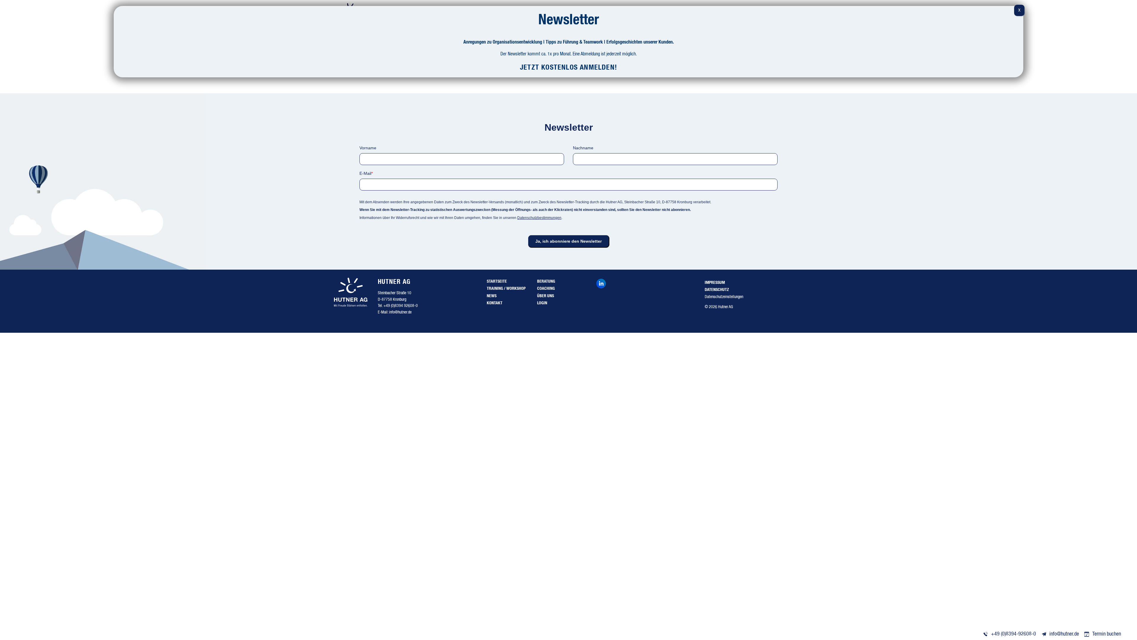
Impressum (715, 283)
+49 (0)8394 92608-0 (400, 306)
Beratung (546, 281)
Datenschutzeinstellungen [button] (724, 297)
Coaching (546, 289)
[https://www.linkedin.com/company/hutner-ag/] (602, 284)
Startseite (497, 281)
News (492, 296)
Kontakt (494, 303)
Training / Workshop (506, 289)
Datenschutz (717, 290)
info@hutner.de (400, 312)
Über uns (545, 296)
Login (542, 303)
